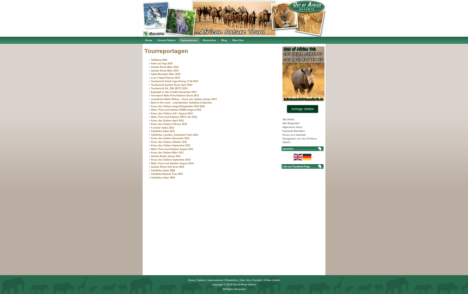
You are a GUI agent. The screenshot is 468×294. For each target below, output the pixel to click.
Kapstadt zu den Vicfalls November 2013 (174, 92)
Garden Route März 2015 (165, 70)
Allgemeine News (292, 127)
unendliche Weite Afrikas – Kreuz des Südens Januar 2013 (184, 99)
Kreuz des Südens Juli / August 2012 (172, 113)
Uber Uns (245, 280)
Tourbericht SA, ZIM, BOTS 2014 (169, 88)
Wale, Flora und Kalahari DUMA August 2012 (176, 109)
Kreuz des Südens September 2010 (170, 159)
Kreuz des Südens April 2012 (167, 120)
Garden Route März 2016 (165, 67)
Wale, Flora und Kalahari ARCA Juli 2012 (174, 117)
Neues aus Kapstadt (294, 134)
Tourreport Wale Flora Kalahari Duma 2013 (175, 95)
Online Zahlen (272, 280)
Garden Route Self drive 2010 (167, 166)
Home (148, 40)
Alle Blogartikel (290, 123)
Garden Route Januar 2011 (166, 156)
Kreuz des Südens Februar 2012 (169, 124)
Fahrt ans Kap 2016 (162, 63)
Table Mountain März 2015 (165, 74)
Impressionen (189, 40)
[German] (307, 156)
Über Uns (238, 40)
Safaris (201, 280)
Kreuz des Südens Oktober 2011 (169, 142)
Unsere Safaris (166, 40)
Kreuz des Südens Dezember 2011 (170, 138)
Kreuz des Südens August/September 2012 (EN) (178, 106)
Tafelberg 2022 (159, 60)
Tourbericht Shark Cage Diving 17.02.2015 (174, 81)
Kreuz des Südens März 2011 (167, 152)
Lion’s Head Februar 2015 (165, 77)
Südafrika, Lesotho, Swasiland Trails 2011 (174, 134)
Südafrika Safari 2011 (163, 131)
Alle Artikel (288, 119)
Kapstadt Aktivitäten (293, 130)
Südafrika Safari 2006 (163, 177)
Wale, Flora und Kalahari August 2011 (172, 149)
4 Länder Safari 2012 (162, 127)
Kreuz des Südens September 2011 (170, 145)
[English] (298, 156)
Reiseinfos (209, 40)
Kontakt (257, 280)
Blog (224, 40)
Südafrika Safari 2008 (163, 170)
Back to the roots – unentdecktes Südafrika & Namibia (181, 102)
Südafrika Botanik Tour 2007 (167, 174)
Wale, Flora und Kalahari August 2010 (172, 163)
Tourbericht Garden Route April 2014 (171, 85)
